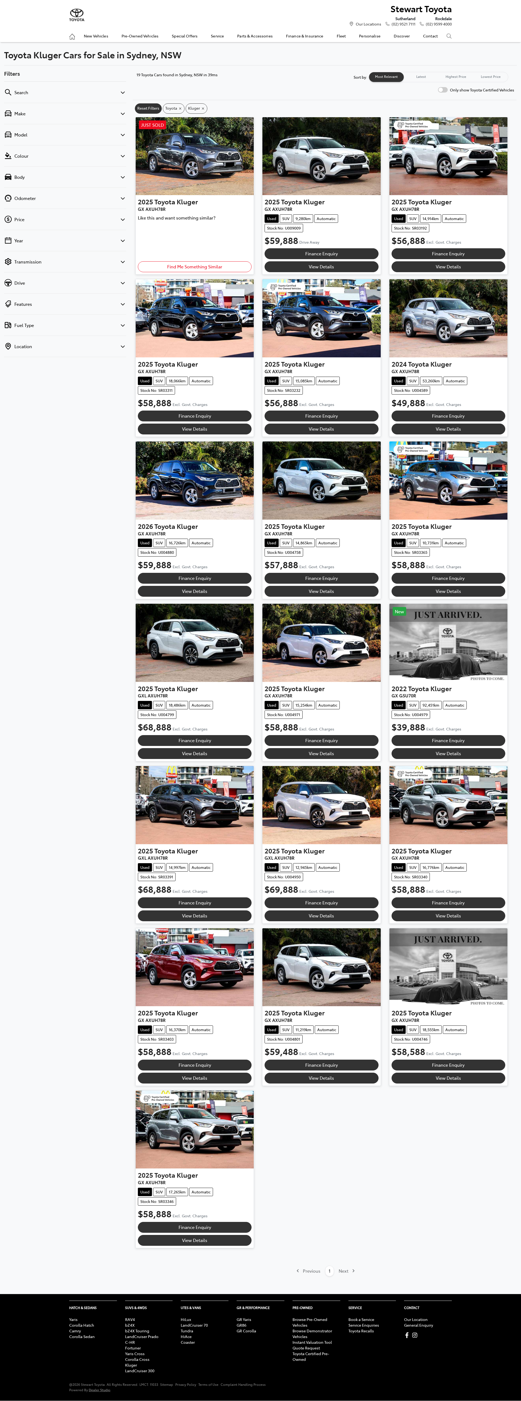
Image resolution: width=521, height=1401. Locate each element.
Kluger (131, 1365)
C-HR (130, 1342)
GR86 (241, 1325)
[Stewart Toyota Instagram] (416, 1335)
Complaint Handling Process (243, 1384)
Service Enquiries (363, 1325)
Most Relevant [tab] (386, 76)
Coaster (188, 1342)
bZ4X (130, 1325)
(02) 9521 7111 (403, 24)
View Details (321, 266)
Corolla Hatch (81, 1325)
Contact (430, 36)
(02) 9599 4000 (439, 24)
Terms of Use (208, 1384)
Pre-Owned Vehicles (140, 36)
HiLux (186, 1319)
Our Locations (368, 24)
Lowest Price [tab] (491, 76)
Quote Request (306, 1348)
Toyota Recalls (361, 1330)
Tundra (187, 1330)
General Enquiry (418, 1325)
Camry (75, 1330)
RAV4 (130, 1319)
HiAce (186, 1336)
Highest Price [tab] (456, 76)
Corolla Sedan (82, 1336)
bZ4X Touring (137, 1330)
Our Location (416, 1319)
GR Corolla (246, 1330)
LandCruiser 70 (194, 1325)
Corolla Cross (137, 1359)
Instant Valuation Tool (312, 1342)
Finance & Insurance (304, 36)
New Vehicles (96, 36)
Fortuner (133, 1348)
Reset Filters (148, 108)
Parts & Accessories (255, 36)
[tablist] (438, 77)
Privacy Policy (185, 1384)
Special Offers (185, 36)
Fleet (341, 36)
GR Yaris (244, 1319)
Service (217, 36)
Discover (402, 36)
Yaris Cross (135, 1353)
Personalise (369, 36)
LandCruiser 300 (139, 1370)
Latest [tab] (421, 76)
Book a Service (361, 1319)
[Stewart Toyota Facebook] (408, 1335)
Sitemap (166, 1384)
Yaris (73, 1319)
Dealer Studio (99, 1389)
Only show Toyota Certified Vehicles (482, 90)
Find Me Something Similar (194, 266)
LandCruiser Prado (141, 1336)
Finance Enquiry (321, 253)
